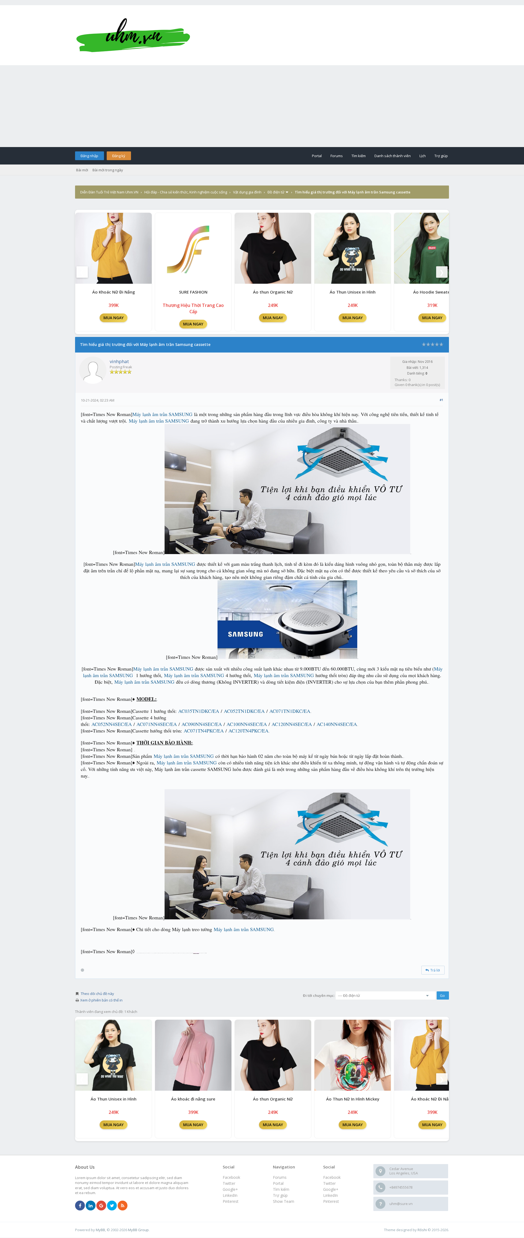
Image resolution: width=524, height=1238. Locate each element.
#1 (441, 400)
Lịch (422, 155)
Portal (317, 155)
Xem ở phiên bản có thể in (101, 1000)
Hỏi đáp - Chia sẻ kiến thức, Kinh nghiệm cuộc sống (185, 192)
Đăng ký (118, 155)
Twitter (329, 1183)
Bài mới (82, 170)
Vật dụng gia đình (247, 192)
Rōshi (422, 1229)
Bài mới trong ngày (108, 170)
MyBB (100, 1229)
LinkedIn (330, 1195)
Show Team (283, 1201)
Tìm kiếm (359, 155)
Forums (337, 155)
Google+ (330, 1189)
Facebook (332, 1177)
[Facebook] (80, 1205)
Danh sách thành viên (392, 155)
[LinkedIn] (91, 1205)
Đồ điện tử (275, 192)
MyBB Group (138, 1229)
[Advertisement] (262, 106)
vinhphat (119, 361)
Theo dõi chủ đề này (97, 993)
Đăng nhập (89, 155)
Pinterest (331, 1201)
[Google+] (101, 1205)
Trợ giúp (441, 155)
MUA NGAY (113, 317)
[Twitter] (112, 1205)
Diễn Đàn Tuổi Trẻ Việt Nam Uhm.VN (109, 192)
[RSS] (122, 1205)
